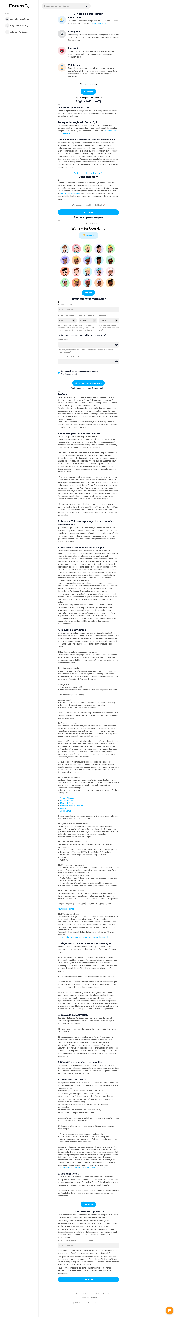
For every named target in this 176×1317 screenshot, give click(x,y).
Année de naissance (66, 315)
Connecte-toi (96, 98)
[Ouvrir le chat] (169, 1310)
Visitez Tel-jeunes (99, 23)
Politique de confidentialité (106, 1294)
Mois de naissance (86, 315)
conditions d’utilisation (70, 193)
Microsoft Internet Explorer (71, 806)
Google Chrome (67, 798)
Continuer (88, 1204)
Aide (71, 1294)
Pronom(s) (103, 315)
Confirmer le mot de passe (68, 356)
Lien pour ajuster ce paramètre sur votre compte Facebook (83, 937)
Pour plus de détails (66, 909)
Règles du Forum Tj (89, 1297)
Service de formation (84, 1294)
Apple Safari (65, 811)
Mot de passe (63, 340)
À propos (62, 1294)
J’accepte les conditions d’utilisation (89, 205)
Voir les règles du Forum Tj (88, 173)
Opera (63, 808)
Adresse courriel (65, 304)
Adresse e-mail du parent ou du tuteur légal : (76, 1240)
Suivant (88, 293)
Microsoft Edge (66, 803)
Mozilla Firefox (66, 800)
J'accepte (88, 92)
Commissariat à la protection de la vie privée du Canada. (82, 1167)
